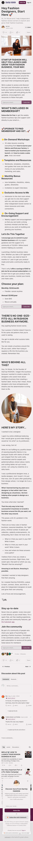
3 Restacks (23, 654)
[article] (16, 758)
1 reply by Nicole (12, 711)
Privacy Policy (22, 825)
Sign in (29, 2)
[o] (28, 754)
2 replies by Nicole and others (16, 730)
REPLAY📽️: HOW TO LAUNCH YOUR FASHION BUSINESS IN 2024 (10, 754)
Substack (7, 837)
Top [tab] (4, 747)
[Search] (30, 747)
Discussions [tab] (15, 747)
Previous (7, 666)
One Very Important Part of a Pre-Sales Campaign (11, 771)
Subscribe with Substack (17, 817)
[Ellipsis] (30, 696)
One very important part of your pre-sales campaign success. (11, 775)
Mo (7, 696)
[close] (27, 781)
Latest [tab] (8, 747)
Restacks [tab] (13, 679)
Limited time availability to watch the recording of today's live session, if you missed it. (11, 760)
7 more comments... (7, 738)
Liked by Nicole (11, 698)
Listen (29, 27)
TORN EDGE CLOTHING (13, 717)
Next (26, 666)
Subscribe (22, 2)
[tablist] (9, 679)
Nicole (8, 26)
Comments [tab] (6, 679)
